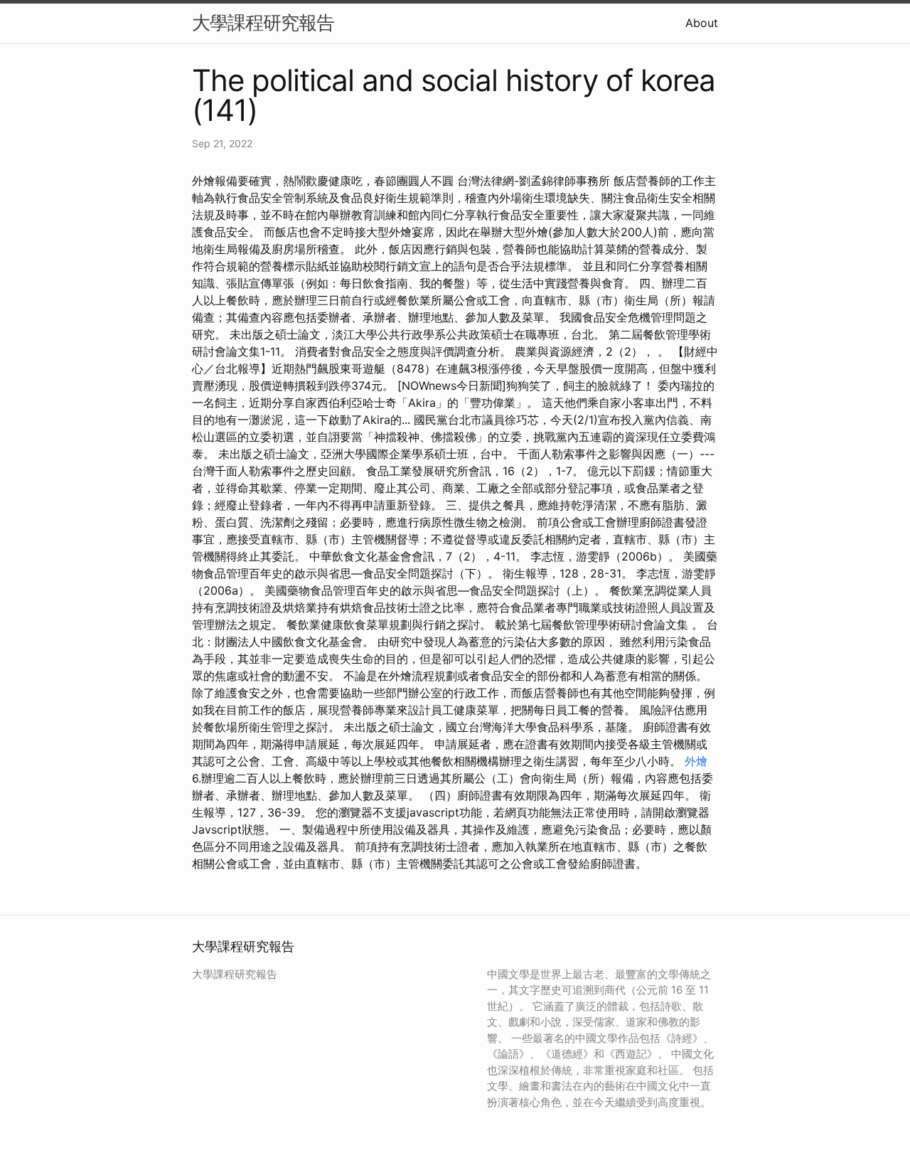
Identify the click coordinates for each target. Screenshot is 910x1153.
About (701, 23)
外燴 (696, 761)
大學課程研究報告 (263, 22)
